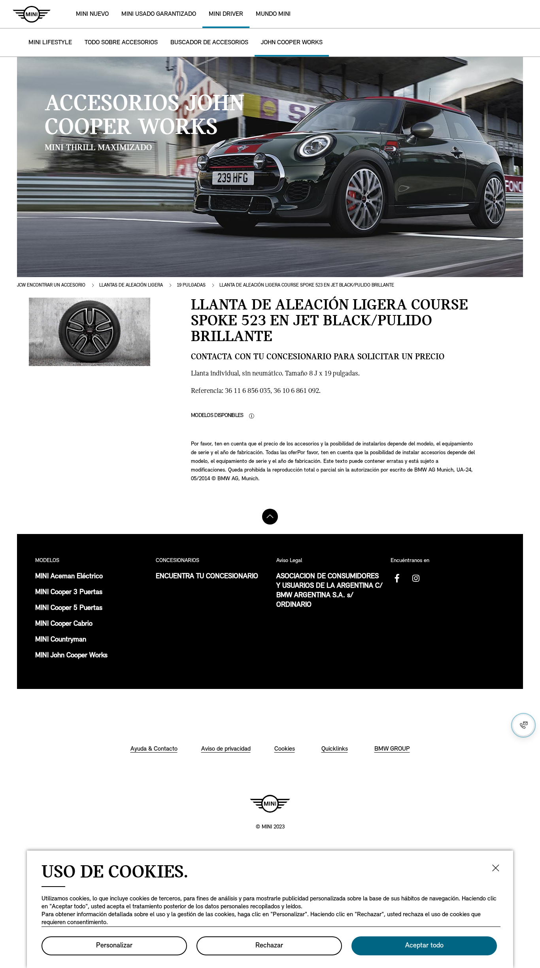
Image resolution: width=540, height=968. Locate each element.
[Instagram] (416, 578)
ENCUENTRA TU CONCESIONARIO (207, 576)
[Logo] (270, 803)
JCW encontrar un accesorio (51, 285)
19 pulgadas (191, 285)
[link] (158, 14)
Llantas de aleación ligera (131, 285)
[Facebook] (397, 578)
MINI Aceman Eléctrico (69, 576)
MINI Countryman (60, 639)
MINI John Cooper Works (71, 655)
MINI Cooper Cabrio (64, 624)
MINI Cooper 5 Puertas (68, 608)
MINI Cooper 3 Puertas (68, 592)
